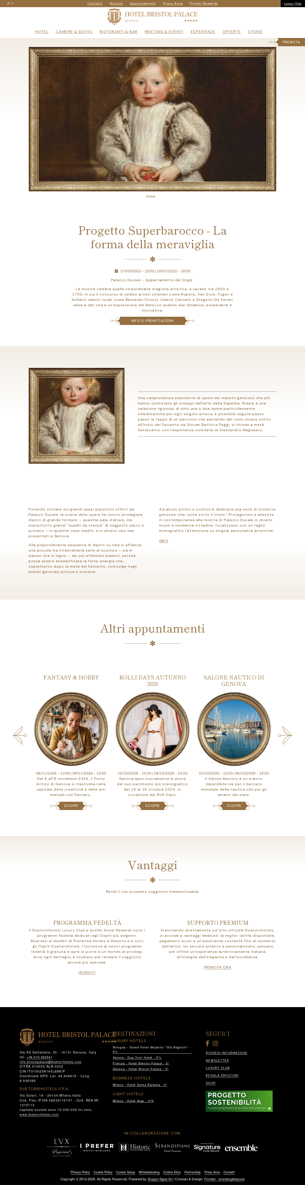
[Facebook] (208, 1044)
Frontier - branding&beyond (224, 1179)
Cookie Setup (125, 1172)
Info (163, 541)
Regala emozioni (222, 1075)
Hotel (42, 31)
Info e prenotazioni (152, 320)
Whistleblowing (149, 1172)
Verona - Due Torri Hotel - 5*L (137, 1057)
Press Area (212, 1172)
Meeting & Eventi (164, 31)
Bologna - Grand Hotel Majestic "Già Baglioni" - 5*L (152, 1049)
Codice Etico (172, 1172)
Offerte (232, 31)
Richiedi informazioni (226, 1053)
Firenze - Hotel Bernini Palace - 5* (141, 1063)
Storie (255, 31)
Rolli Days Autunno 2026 (71, 680)
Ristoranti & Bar (119, 31)
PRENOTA (292, 42)
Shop (211, 1083)
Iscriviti (87, 972)
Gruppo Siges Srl (160, 1179)
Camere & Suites (74, 31)
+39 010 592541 (39, 1057)
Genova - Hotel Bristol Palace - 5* (141, 1069)
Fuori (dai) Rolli (234, 677)
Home (150, 196)
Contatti (229, 1172)
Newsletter (217, 1060)
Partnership (192, 1172)
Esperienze (203, 31)
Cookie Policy (103, 1172)
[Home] (152, 17)
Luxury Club (292, 4)
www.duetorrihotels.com (39, 1114)
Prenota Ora (218, 967)
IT (9, 4)
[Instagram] (216, 1044)
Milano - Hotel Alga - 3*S (133, 1101)
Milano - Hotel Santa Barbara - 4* (140, 1085)
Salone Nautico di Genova (152, 680)
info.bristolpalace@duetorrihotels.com (50, 1062)
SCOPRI (71, 805)
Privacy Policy (80, 1172)
